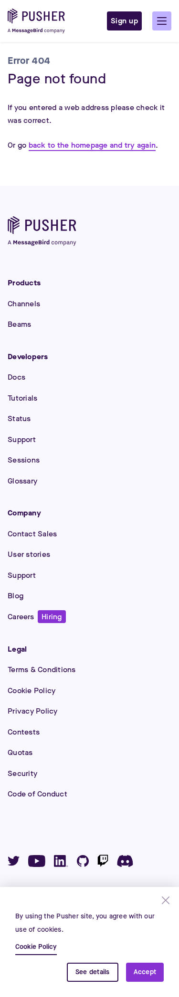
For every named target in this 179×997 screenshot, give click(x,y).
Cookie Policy (31, 690)
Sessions (24, 460)
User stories (29, 554)
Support (22, 439)
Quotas (20, 752)
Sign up (124, 21)
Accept (145, 972)
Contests (24, 732)
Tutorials (22, 398)
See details (92, 972)
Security (22, 773)
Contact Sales (32, 534)
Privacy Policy (33, 711)
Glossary (22, 481)
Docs (16, 377)
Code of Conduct (37, 794)
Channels (24, 304)
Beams (19, 324)
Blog (15, 596)
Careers (35, 617)
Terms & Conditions (42, 670)
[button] (161, 20)
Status (19, 418)
